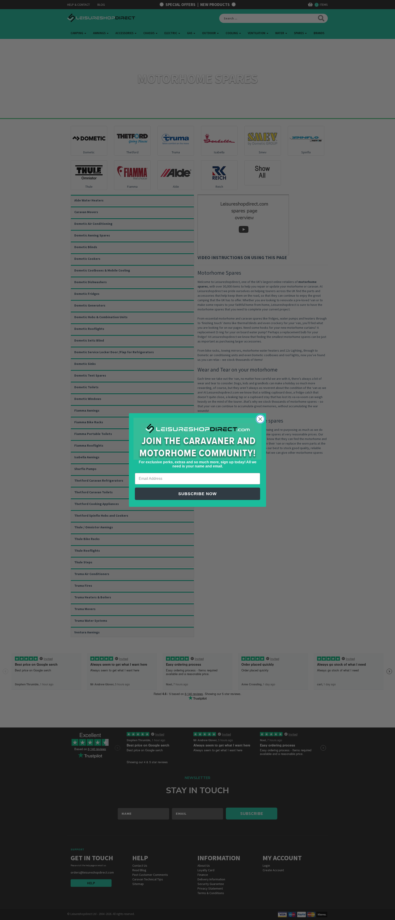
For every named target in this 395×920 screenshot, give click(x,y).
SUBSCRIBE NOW (197, 493)
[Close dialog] (260, 419)
